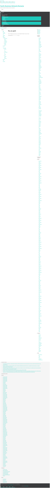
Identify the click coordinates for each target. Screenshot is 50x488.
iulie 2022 (4, 389)
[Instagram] (38, 30)
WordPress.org (5, 482)
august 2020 (4, 411)
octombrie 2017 (5, 444)
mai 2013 (40, 327)
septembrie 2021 (5, 397)
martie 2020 (4, 416)
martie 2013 (4, 465)
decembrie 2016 (5, 447)
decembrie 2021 (5, 394)
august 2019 (4, 423)
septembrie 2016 (5, 450)
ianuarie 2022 (4, 393)
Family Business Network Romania (12, 6)
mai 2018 (40, 280)
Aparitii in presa (5, 469)
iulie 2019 (4, 424)
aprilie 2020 (4, 415)
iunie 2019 (4, 425)
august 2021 (4, 398)
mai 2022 (4, 391)
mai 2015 (40, 310)
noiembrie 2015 (5, 452)
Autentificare (40, 354)
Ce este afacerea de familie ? (6, 471)
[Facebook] (38, 29)
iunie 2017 (4, 446)
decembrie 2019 (5, 419)
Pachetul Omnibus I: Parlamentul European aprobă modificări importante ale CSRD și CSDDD (40, 112)
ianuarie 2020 (4, 418)
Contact (4, 61)
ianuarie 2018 (4, 443)
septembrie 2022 (5, 388)
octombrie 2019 (5, 421)
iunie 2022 (4, 390)
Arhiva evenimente (5, 470)
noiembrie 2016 (5, 448)
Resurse (40, 351)
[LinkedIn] (38, 31)
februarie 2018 (5, 442)
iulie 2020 (4, 412)
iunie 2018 (4, 438)
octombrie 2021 (5, 396)
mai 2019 (40, 256)
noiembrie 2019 (5, 420)
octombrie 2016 (5, 449)
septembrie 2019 (5, 422)
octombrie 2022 (5, 387)
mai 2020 (4, 414)
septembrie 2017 (5, 445)
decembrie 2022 (5, 385)
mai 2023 (40, 173)
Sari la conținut (2, 0)
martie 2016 (4, 451)
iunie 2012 (4, 466)
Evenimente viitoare (5, 473)
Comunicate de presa (5, 472)
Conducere (5, 41)
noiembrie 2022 (5, 386)
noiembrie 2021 (5, 395)
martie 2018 (4, 441)
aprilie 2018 (4, 440)
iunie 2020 (4, 413)
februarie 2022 (5, 392)
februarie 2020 (5, 417)
